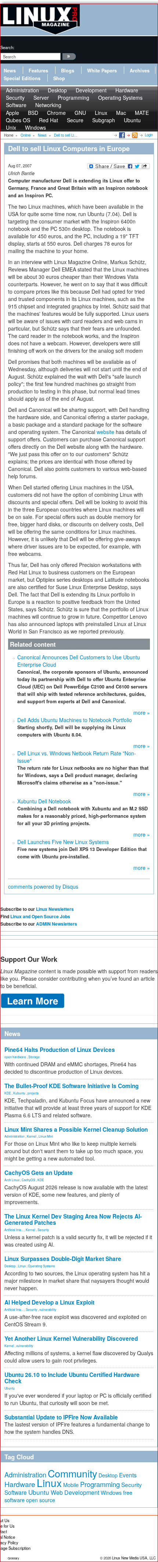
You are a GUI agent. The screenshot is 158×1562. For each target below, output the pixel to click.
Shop (59, 78)
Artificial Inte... (14, 1229)
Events (128, 1475)
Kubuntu (19, 1093)
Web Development (75, 1492)
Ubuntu (132, 120)
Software (16, 105)
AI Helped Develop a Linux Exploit (49, 1302)
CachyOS (28, 1180)
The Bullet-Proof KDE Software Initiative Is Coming (71, 1086)
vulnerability (47, 1309)
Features (38, 70)
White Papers (102, 70)
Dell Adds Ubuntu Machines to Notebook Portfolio (74, 720)
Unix (11, 127)
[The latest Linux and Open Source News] (134, 134)
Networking (48, 105)
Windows (35, 127)
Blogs (67, 70)
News (10, 70)
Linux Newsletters (55, 909)
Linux (22, 1266)
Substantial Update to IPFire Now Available (61, 1417)
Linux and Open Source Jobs (40, 916)
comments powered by (43, 886)
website (105, 431)
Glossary (13, 1558)
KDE (7, 1093)
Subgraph (103, 120)
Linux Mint (46, 1136)
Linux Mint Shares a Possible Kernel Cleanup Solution (76, 1129)
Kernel (31, 1136)
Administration (14, 1136)
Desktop (10, 1266)
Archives (140, 70)
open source (40, 1500)
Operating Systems (120, 97)
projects (33, 1093)
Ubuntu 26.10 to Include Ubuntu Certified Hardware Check (72, 1378)
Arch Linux (11, 1180)
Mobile (71, 1484)
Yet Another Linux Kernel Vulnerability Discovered (71, 1338)
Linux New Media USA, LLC (134, 1558)
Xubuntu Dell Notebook (44, 801)
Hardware (19, 1484)
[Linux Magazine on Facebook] (121, 134)
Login (149, 134)
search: (7, 47)
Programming (73, 97)
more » (141, 712)
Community (72, 1473)
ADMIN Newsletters (56, 923)
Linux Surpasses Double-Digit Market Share (62, 1259)
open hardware (15, 1057)
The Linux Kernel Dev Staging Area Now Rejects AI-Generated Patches (73, 1219)
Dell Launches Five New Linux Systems (63, 841)
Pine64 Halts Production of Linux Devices (59, 1050)
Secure (75, 120)
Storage (34, 1057)
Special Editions (22, 78)
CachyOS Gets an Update (38, 1173)
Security (43, 1229)
